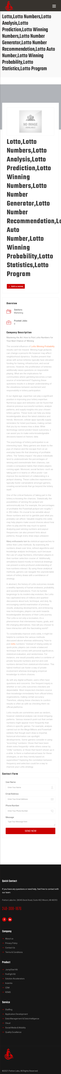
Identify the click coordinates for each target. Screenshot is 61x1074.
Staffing (8, 1009)
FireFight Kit (10, 974)
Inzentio (8, 983)
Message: (10, 817)
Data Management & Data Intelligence (22, 1018)
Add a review (17, 286)
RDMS (8, 992)
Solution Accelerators (15, 979)
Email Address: (12, 794)
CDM (7, 988)
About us (9, 939)
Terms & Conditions (14, 952)
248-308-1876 (11, 909)
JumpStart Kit (11, 969)
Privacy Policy (11, 943)
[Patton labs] (8, 1054)
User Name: (11, 782)
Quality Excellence (13, 1032)
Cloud (7, 1023)
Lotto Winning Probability (42, 346)
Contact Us (10, 948)
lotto (13, 644)
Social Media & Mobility (15, 1028)
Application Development (16, 1014)
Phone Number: (13, 805)
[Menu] (54, 6)
